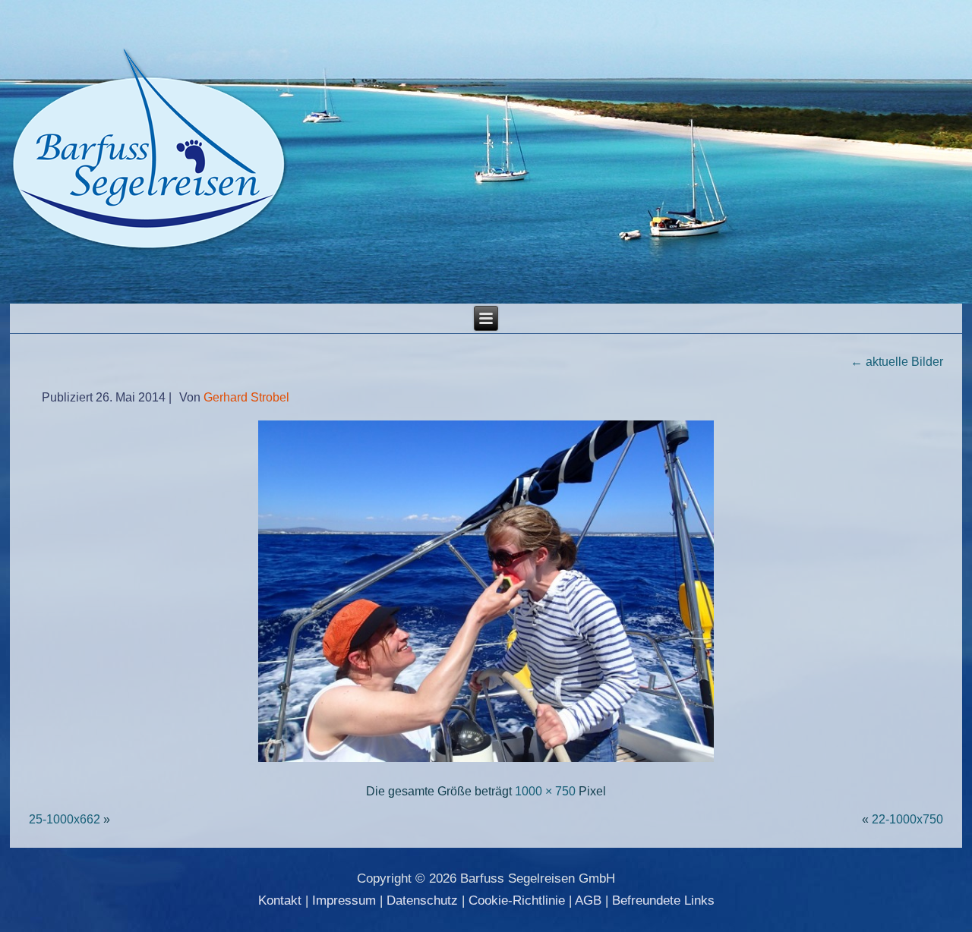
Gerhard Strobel (246, 397)
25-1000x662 (64, 819)
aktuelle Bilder (896, 361)
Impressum (344, 900)
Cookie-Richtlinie (517, 900)
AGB (588, 900)
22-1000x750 (907, 819)
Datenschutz (422, 900)
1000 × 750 (545, 791)
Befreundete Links (663, 900)
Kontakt (279, 900)
